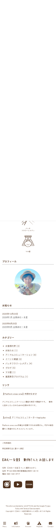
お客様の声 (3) (12, 346)
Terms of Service (29, 509)
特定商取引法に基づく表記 (13, 448)
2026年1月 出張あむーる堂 (15, 317)
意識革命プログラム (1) (16, 376)
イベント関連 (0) (13, 359)
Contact (50, 527)
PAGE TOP (52, 515)
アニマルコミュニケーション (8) (20, 354)
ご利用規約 (6, 443)
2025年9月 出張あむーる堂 (15, 327)
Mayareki (39, 527)
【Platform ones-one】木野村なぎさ (19, 394)
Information (16, 527)
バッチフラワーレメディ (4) (18, 363)
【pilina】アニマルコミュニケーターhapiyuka (23, 417)
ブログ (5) (10, 367)
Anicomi (28, 527)
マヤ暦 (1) (10, 372)
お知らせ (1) (11, 350)
